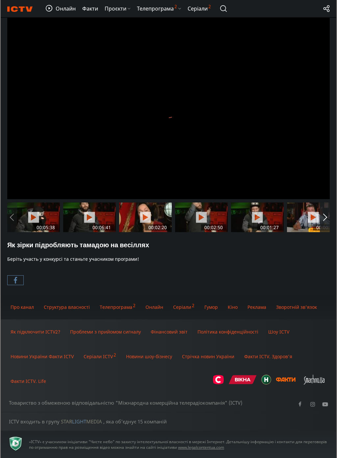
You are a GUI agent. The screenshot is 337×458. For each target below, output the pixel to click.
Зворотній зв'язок (296, 307)
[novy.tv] (266, 382)
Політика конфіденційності (227, 332)
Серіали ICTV (98, 356)
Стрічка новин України (208, 356)
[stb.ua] (218, 382)
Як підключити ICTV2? (35, 332)
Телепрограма (116, 307)
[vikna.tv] (243, 382)
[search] (223, 8)
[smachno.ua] (314, 382)
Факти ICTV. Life (28, 381)
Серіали (182, 307)
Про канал (22, 307)
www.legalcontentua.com (201, 447)
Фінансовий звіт (169, 332)
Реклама (256, 307)
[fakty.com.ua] (286, 382)
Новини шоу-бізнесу (149, 356)
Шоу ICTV (278, 332)
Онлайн (154, 307)
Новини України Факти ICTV (42, 356)
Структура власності (67, 307)
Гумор (211, 307)
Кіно (233, 307)
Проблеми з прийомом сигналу (105, 332)
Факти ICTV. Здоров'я (268, 356)
